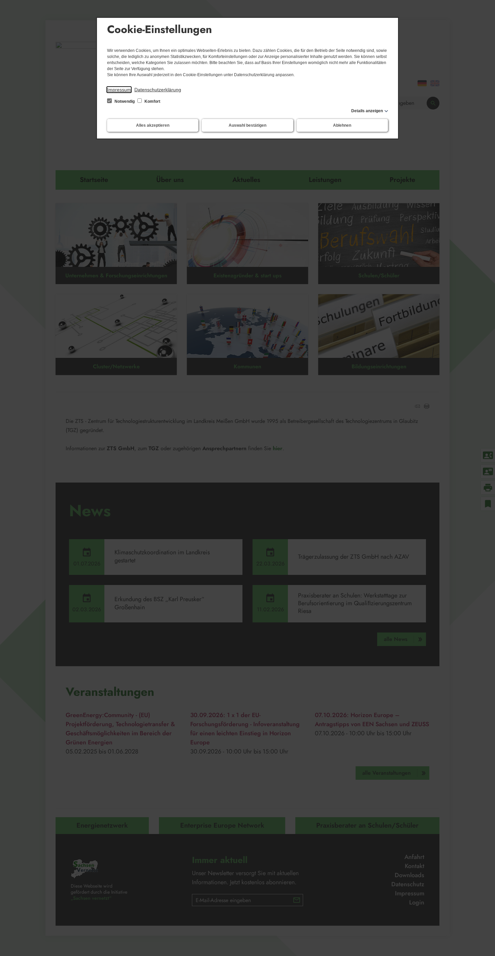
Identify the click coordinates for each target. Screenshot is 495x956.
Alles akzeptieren (152, 125)
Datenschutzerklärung (157, 89)
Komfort (151, 101)
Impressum (119, 89)
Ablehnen (342, 125)
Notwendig (124, 101)
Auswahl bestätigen (247, 125)
